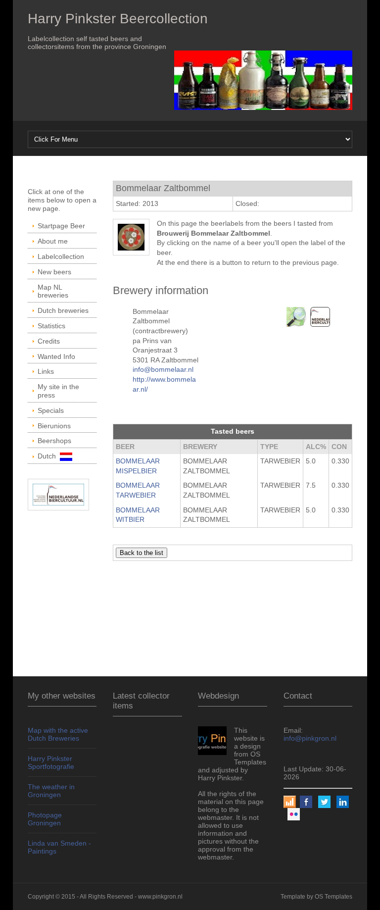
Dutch (49, 456)
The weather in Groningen (51, 791)
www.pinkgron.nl (160, 896)
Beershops (54, 441)
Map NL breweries (53, 291)
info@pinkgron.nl (310, 738)
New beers (54, 272)
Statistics (51, 326)
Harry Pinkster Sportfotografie (51, 762)
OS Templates (333, 896)
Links (46, 371)
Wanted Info (56, 356)
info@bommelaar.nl (163, 369)
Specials (51, 410)
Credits (49, 341)
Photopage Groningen (45, 819)
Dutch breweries (63, 310)
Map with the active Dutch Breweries (58, 734)
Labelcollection (61, 256)
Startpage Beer (61, 226)
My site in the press (58, 391)
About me (53, 241)
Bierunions (54, 426)
